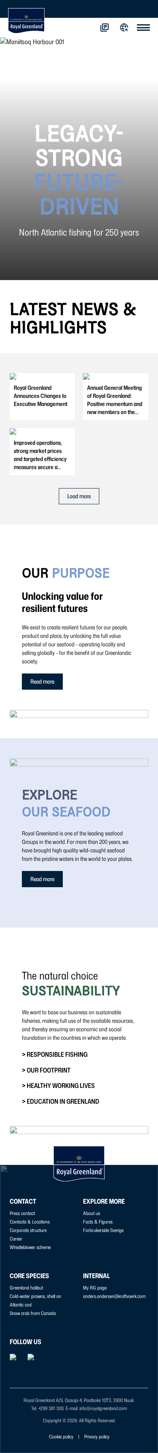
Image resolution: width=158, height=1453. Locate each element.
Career (16, 1238)
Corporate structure (28, 1230)
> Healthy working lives (58, 1085)
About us (91, 1213)
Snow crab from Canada (33, 1313)
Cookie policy (61, 1436)
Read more (42, 681)
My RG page (95, 1287)
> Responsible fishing (55, 1054)
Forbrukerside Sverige (103, 1230)
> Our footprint (46, 1070)
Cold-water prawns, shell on (35, 1296)
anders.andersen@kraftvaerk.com (114, 1296)
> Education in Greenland (60, 1101)
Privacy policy (96, 1436)
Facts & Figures (98, 1221)
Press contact (22, 1213)
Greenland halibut (26, 1287)
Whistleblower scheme (30, 1247)
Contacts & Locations (30, 1221)
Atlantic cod (21, 1304)
